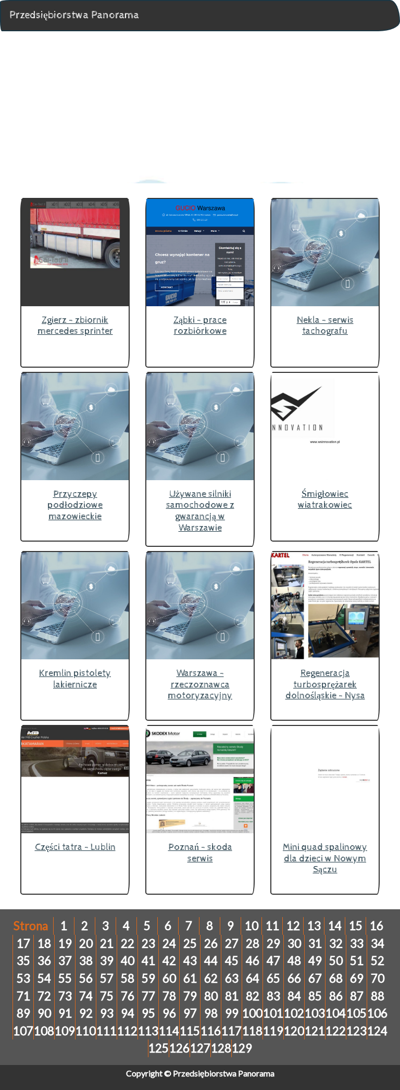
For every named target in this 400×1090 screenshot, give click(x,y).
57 (107, 978)
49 (315, 961)
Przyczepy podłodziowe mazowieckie (75, 505)
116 (211, 1031)
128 (221, 1048)
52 (377, 961)
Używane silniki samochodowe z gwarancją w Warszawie (200, 510)
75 (107, 996)
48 (294, 961)
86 (336, 996)
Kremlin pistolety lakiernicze (75, 679)
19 (65, 943)
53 (23, 978)
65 (273, 978)
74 (86, 996)
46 (252, 961)
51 (357, 961)
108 (44, 1031)
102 (294, 1013)
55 (65, 978)
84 (294, 996)
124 (377, 1031)
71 (23, 996)
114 (169, 1031)
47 (273, 961)
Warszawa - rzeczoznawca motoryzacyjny (200, 684)
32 (336, 943)
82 (252, 996)
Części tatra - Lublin (75, 847)
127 (200, 1048)
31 (315, 943)
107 (23, 1031)
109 (65, 1031)
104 (336, 1013)
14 (335, 926)
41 (148, 961)
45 (232, 961)
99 (232, 1013)
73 (65, 996)
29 (273, 943)
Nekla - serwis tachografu (325, 326)
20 (86, 943)
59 (148, 978)
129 (242, 1048)
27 (232, 943)
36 (44, 961)
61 (190, 978)
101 (273, 1013)
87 (357, 996)
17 (23, 943)
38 (86, 961)
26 (211, 943)
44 (211, 961)
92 (86, 1013)
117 (231, 1031)
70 (377, 978)
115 (190, 1031)
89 (23, 1013)
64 (252, 978)
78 (169, 996)
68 (336, 978)
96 (169, 1013)
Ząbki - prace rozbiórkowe (200, 326)
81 (232, 996)
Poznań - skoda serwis (200, 853)
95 (148, 1013)
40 (127, 961)
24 (169, 943)
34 (377, 943)
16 (376, 926)
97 (190, 1013)
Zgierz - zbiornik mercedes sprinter (75, 326)
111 (106, 1031)
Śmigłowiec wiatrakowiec (325, 499)
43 (190, 961)
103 (315, 1013)
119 (273, 1031)
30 (294, 943)
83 (273, 996)
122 (336, 1031)
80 (211, 996)
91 (65, 1013)
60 (169, 978)
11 (272, 926)
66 (294, 978)
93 (107, 1013)
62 (211, 978)
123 (356, 1031)
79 (190, 996)
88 (377, 996)
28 (252, 943)
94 (127, 1013)
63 (232, 978)
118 (252, 1031)
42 (169, 961)
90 (44, 1013)
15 (355, 926)
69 (357, 978)
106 (377, 1013)
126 (179, 1048)
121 (315, 1031)
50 (336, 961)
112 (127, 1031)
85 (315, 996)
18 (44, 943)
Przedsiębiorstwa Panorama (74, 15)
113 (148, 1031)
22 (127, 943)
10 (251, 926)
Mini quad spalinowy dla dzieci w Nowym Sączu (325, 858)
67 (315, 978)
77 (148, 996)
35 (23, 961)
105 (356, 1013)
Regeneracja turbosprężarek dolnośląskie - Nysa (325, 684)
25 (190, 943)
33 (357, 943)
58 (127, 978)
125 (158, 1048)
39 (107, 961)
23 (148, 943)
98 (211, 1013)
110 (86, 1031)
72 (44, 996)
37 (65, 961)
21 (107, 943)
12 (293, 926)
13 (314, 926)
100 (252, 1013)
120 (294, 1031)
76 (127, 996)
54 (44, 978)
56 (86, 978)
